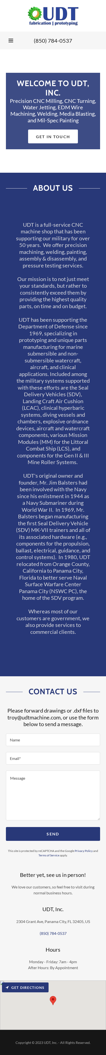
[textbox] (53, 740)
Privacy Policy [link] (84, 851)
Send (53, 833)
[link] (53, 16)
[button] (11, 40)
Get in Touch (53, 136)
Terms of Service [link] (48, 855)
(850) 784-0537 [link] (53, 40)
